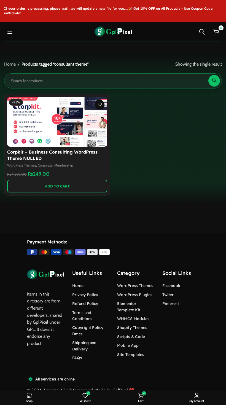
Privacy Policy (85, 294)
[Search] (202, 31)
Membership (63, 165)
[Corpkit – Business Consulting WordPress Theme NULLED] (57, 122)
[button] (57, 186)
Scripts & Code (131, 336)
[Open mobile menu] (9, 31)
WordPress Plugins (134, 294)
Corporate (45, 165)
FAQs (77, 357)
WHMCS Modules (133, 318)
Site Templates (130, 354)
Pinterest (170, 303)
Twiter (168, 294)
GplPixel (40, 322)
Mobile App (128, 345)
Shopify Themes (132, 327)
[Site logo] (113, 31)
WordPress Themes (21, 165)
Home (10, 64)
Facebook (171, 285)
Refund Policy (85, 303)
